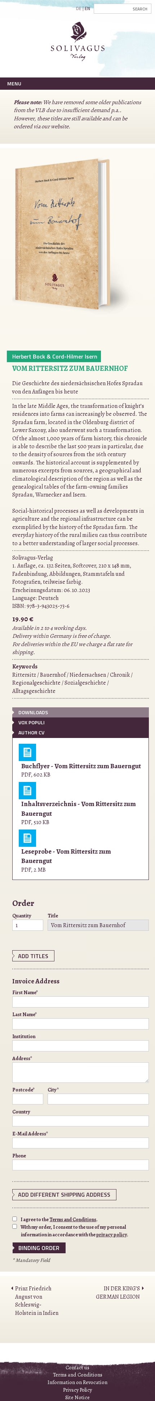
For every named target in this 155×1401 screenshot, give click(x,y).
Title (53, 915)
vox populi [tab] (31, 722)
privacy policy (111, 1234)
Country (21, 1111)
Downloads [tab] (33, 712)
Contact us (77, 1367)
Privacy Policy (77, 1389)
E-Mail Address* (30, 1133)
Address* (22, 1058)
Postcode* (23, 1089)
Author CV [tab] (31, 732)
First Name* (25, 992)
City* (53, 1089)
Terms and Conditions (72, 1219)
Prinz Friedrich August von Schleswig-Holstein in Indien (36, 1301)
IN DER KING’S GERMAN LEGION (118, 1292)
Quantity (21, 915)
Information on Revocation (77, 1382)
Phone (19, 1155)
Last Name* (24, 1014)
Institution (23, 1036)
